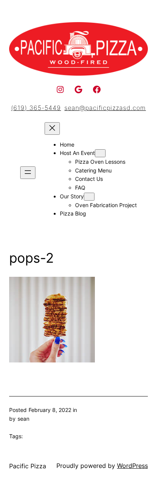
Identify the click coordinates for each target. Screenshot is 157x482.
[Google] (78, 89)
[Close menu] (52, 128)
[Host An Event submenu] (100, 153)
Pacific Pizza (27, 466)
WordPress (132, 465)
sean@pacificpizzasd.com (105, 108)
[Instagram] (60, 89)
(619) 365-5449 (36, 108)
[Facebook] (96, 89)
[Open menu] (27, 172)
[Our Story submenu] (89, 197)
